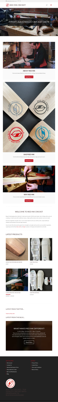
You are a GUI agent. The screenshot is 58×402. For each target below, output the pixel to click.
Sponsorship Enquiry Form (13, 367)
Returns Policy (35, 369)
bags (24, 226)
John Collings (21, 331)
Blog (34, 331)
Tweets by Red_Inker (10, 313)
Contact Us (9, 365)
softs (20, 226)
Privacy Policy (35, 363)
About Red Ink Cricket (11, 369)
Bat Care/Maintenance (12, 371)
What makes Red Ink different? (29, 328)
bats (17, 226)
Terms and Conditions (36, 367)
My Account (9, 363)
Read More (28, 77)
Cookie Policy (35, 365)
